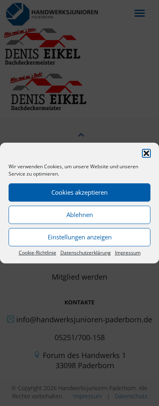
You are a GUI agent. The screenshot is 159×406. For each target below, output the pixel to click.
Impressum (128, 252)
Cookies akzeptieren (79, 192)
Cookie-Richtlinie (37, 252)
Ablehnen (79, 215)
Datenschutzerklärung (85, 252)
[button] (146, 153)
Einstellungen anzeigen (80, 237)
